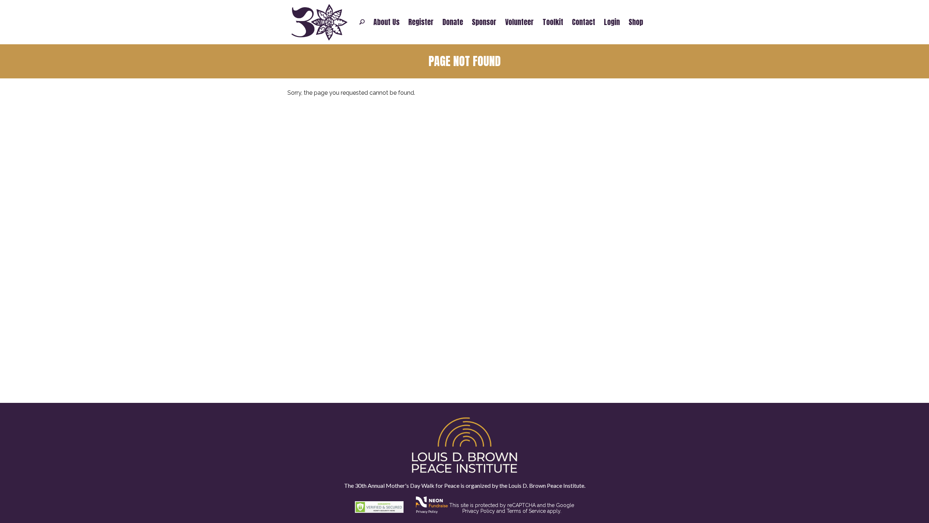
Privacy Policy (427, 511)
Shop (636, 22)
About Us (386, 22)
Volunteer (519, 22)
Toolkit (553, 22)
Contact (583, 22)
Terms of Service (526, 511)
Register (421, 22)
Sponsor (484, 22)
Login (612, 22)
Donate (452, 22)
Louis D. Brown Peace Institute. (546, 485)
